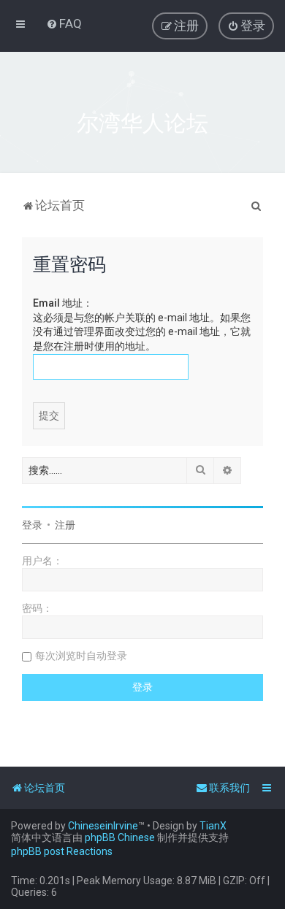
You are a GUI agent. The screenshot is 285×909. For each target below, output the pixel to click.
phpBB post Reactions (62, 851)
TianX (213, 826)
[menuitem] (64, 23)
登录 (32, 525)
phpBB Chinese (120, 837)
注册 (65, 525)
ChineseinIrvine (103, 826)
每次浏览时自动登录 (81, 655)
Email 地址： (63, 303)
